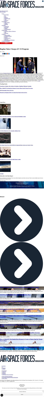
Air (4, 15)
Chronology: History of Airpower (10, 31)
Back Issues (6, 27)
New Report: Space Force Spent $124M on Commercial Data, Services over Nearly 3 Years (16, 145)
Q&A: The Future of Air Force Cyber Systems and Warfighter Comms (13, 116)
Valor (5, 32)
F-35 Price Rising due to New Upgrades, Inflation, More (10, 130)
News (3, 13)
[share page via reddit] (7, 54)
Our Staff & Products (7, 36)
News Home (6, 14)
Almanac (5, 28)
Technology (6, 20)
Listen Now (22, 187)
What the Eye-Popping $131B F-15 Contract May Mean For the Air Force (20, 347)
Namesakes (6, 33)
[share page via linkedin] (6, 54)
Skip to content (2, 0)
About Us (3, 34)
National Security (7, 18)
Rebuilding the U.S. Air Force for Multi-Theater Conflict (10, 159)
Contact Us (6, 39)
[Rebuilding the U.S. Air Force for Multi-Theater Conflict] (5, 157)
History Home (4, 30)
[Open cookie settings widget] (2, 395)
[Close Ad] (43, 391)
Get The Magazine (7, 29)
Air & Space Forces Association (7, 374)
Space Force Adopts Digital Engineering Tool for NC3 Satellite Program (20, 332)
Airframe (5, 23)
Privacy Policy (4, 378)
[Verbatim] (5, 171)
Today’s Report (6, 22)
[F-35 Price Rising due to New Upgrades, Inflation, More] (5, 128)
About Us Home (7, 35)
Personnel (6, 17)
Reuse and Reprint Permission (9, 40)
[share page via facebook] (3, 54)
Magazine (3, 25)
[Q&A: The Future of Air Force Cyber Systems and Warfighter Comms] (5, 114)
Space (5, 16)
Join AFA (6, 37)
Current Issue (6, 26)
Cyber (5, 19)
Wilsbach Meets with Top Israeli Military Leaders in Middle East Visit (19, 309)
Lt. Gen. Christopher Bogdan (5, 73)
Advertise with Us (7, 38)
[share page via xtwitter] (4, 54)
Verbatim (1, 173)
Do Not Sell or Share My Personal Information (10, 377)
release (37, 76)
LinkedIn (3, 368)
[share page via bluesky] (9, 54)
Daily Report (4, 21)
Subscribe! (6, 24)
